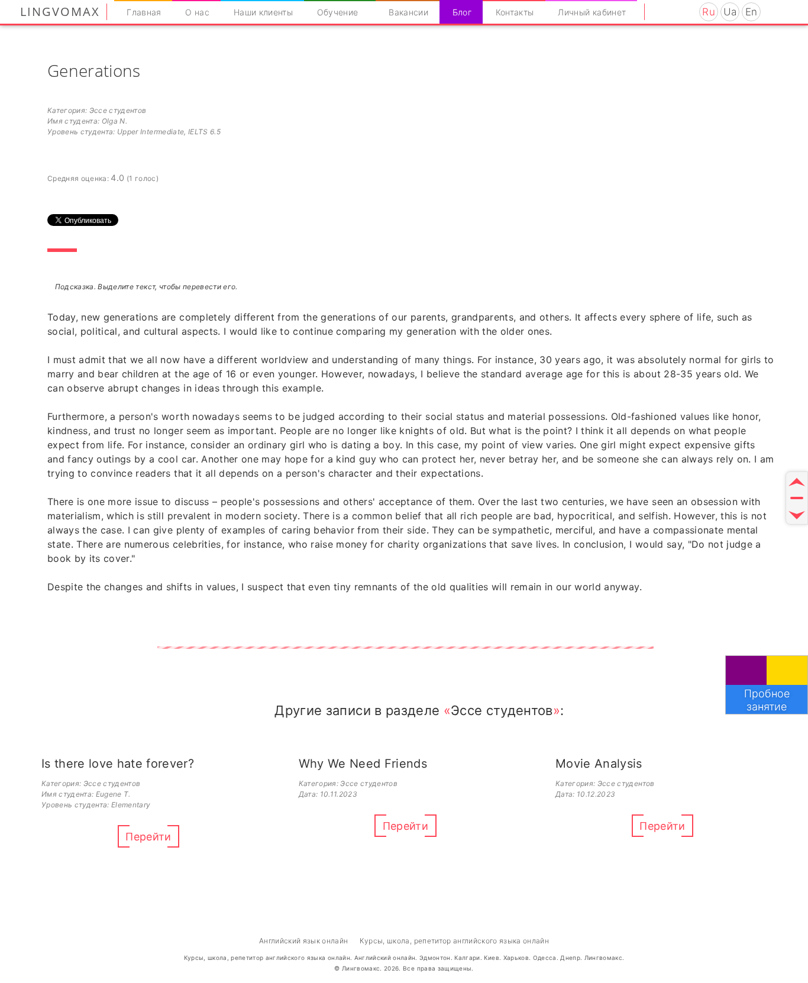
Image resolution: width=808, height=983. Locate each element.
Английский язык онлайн (303, 940)
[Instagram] (661, 11)
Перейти (148, 836)
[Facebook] (676, 11)
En (751, 12)
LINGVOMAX (60, 12)
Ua (730, 12)
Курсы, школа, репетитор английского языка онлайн (454, 940)
